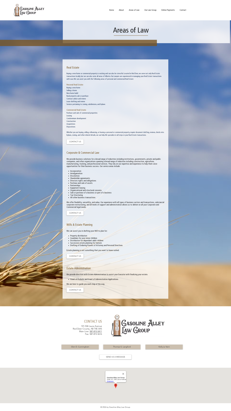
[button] (134, 10)
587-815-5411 (96, 331)
